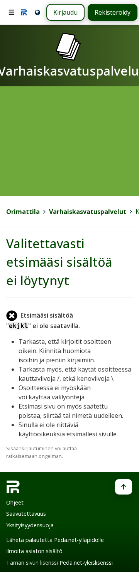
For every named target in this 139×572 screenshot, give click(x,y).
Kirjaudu (65, 12)
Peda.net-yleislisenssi (86, 562)
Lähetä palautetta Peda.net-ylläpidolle (55, 539)
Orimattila (23, 211)
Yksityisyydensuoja (30, 525)
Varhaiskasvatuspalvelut (87, 211)
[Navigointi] (11, 12)
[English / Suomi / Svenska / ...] (37, 12)
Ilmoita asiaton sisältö (34, 551)
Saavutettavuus (26, 513)
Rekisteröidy (113, 12)
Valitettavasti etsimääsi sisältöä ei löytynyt (59, 262)
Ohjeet (15, 502)
